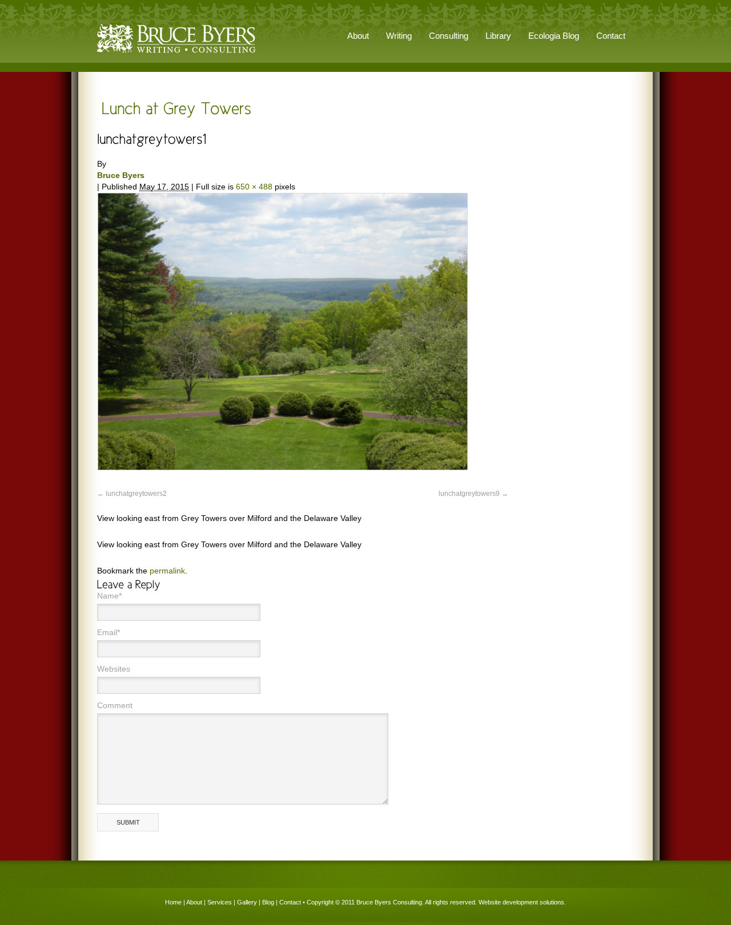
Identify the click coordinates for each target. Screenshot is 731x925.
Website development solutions (521, 902)
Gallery (247, 902)
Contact (610, 36)
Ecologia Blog (553, 36)
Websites (113, 668)
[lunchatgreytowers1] (282, 467)
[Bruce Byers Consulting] (176, 53)
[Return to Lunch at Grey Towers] (174, 107)
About (194, 902)
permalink (167, 570)
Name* (109, 595)
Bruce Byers (120, 175)
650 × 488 (254, 186)
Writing (399, 36)
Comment (114, 705)
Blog (268, 902)
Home (173, 902)
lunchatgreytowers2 (136, 494)
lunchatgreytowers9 (469, 494)
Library (498, 36)
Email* (108, 632)
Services (219, 902)
